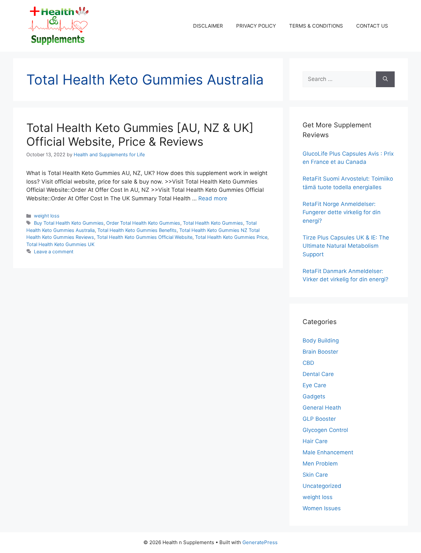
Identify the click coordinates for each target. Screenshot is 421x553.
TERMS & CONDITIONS (316, 26)
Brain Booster (320, 351)
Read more (212, 198)
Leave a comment (53, 251)
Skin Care (315, 474)
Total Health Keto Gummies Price (231, 237)
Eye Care (314, 385)
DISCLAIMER (208, 26)
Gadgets (314, 396)
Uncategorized (322, 486)
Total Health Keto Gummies (213, 223)
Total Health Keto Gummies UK (60, 244)
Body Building (321, 340)
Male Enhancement (328, 452)
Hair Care (315, 441)
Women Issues (322, 508)
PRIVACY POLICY (256, 26)
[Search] (385, 79)
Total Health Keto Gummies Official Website (144, 237)
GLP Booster (319, 418)
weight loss (47, 215)
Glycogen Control (325, 430)
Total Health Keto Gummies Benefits (137, 230)
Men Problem (320, 463)
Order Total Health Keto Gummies (143, 223)
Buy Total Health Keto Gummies (69, 223)
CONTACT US (372, 26)
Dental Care (318, 374)
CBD (308, 363)
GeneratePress (260, 542)
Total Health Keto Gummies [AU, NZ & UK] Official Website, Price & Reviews (140, 134)
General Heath (322, 407)
